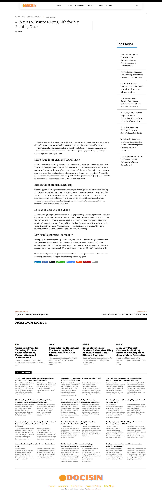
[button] (137, 5)
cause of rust (46, 242)
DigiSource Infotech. (94, 489)
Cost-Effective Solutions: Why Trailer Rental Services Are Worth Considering (132, 160)
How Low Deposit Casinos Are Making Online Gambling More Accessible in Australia (131, 102)
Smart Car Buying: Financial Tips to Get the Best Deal (34, 445)
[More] (144, 25)
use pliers (69, 200)
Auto (23, 17)
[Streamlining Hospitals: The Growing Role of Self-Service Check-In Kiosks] (64, 334)
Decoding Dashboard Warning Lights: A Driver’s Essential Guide (131, 130)
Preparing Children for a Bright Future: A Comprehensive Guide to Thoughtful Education (131, 116)
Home (17, 17)
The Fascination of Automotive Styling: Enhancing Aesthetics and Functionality (77, 445)
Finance (119, 344)
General (86, 344)
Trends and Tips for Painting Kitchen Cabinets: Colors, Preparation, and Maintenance (129, 60)
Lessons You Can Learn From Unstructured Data (124, 314)
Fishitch (80, 217)
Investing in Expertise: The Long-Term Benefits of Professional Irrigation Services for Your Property (132, 144)
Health (51, 344)
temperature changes (74, 175)
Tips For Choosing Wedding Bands (31, 314)
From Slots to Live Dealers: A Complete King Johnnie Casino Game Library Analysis (132, 87)
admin (20, 31)
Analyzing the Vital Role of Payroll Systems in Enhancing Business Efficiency (124, 423)
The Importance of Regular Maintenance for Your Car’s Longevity (124, 445)
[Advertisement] (72, 123)
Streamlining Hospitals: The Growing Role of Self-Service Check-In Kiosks (132, 74)
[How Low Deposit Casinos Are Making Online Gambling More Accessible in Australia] (131, 334)
